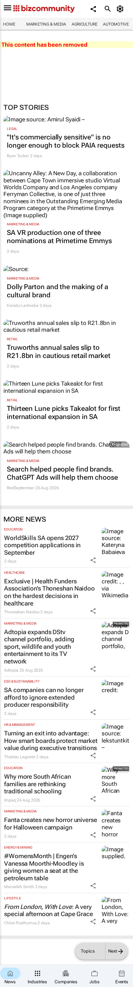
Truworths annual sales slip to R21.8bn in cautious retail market (58, 351)
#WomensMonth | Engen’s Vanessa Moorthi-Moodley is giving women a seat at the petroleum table (44, 867)
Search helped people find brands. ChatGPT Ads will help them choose (62, 473)
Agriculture (85, 24)
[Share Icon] (93, 560)
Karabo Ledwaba (23, 305)
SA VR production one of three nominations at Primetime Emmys (59, 236)
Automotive (116, 24)
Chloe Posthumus (20, 923)
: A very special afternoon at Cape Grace (48, 910)
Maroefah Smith (19, 886)
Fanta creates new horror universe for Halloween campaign (50, 823)
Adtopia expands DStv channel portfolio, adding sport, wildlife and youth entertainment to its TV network (39, 646)
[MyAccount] (121, 9)
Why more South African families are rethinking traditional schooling (37, 784)
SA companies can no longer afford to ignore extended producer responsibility (43, 697)
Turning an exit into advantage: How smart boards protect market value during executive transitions (51, 740)
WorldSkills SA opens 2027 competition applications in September (42, 545)
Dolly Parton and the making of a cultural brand (57, 291)
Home (9, 24)
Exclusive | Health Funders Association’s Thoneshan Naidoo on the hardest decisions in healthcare (49, 592)
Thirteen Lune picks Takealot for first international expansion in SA (63, 412)
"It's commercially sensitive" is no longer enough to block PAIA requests (65, 141)
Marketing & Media (46, 24)
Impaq (10, 800)
